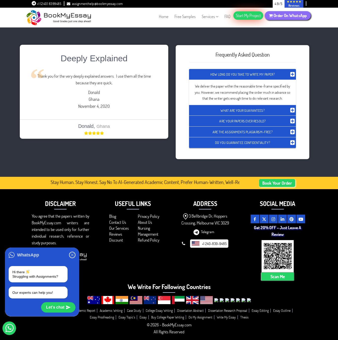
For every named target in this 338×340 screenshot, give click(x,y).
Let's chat (55, 307)
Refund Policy (148, 240)
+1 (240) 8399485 (49, 3)
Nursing (144, 228)
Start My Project (248, 15)
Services (208, 16)
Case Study (134, 310)
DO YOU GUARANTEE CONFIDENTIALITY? (242, 142)
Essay (143, 317)
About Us (145, 222)
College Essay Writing (159, 310)
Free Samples (185, 16)
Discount (116, 240)
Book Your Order (277, 183)
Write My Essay (226, 317)
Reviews (115, 234)
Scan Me (277, 277)
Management (148, 234)
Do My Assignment (200, 317)
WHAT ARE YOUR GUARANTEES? (242, 110)
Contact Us (117, 222)
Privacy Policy (148, 216)
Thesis (244, 317)
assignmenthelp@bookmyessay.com (97, 3)
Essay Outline (281, 310)
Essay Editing (260, 310)
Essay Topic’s (127, 317)
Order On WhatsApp (290, 15)
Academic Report (84, 310)
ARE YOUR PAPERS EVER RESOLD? (242, 121)
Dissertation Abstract (190, 310)
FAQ (227, 16)
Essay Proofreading (102, 317)
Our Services (119, 228)
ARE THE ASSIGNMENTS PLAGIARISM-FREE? (242, 131)
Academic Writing (111, 310)
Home (164, 16)
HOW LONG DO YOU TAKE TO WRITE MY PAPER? (242, 74)
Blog (112, 216)
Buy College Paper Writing (167, 317)
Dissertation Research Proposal (227, 310)
